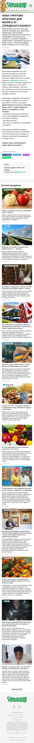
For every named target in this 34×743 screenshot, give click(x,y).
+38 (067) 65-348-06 (17, 717)
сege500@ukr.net (17, 720)
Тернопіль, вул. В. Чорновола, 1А (17, 715)
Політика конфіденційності (17, 740)
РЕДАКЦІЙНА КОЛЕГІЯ (17, 712)
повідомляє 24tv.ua (17, 80)
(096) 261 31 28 (19, 172)
